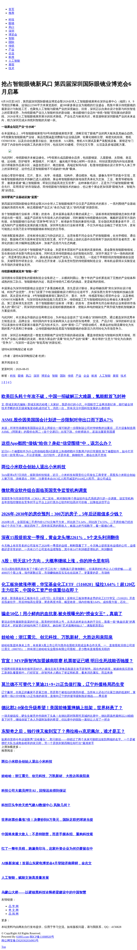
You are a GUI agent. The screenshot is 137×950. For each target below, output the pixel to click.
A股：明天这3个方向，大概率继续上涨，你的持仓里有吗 (55, 561)
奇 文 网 (14, 909)
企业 (11, 53)
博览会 (13, 34)
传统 (11, 45)
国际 (11, 42)
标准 (11, 57)
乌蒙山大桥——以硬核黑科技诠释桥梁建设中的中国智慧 (43, 892)
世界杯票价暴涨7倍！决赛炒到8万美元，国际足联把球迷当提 (47, 820)
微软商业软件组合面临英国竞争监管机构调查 (44, 490)
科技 (11, 19)
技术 (11, 68)
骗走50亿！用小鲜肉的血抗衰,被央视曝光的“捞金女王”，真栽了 (61, 613)
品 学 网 (14, 906)
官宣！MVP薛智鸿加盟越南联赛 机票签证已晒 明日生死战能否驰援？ (67, 660)
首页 (11, 9)
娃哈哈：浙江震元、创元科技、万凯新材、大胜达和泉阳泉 (57, 637)
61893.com (22, 936)
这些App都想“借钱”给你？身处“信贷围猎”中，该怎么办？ (56, 443)
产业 (11, 49)
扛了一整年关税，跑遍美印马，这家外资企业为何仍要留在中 (47, 848)
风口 (11, 27)
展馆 (11, 64)
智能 (11, 38)
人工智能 (14, 60)
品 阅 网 (14, 913)
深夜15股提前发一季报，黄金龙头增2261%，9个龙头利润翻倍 (60, 537)
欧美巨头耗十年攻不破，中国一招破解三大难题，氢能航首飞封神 (63, 396)
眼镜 (11, 23)
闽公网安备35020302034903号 (20, 940)
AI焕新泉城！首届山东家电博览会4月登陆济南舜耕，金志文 (46, 863)
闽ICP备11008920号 (42, 936)
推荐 (11, 12)
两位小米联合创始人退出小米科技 (33, 466)
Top (3, 946)
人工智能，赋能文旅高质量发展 (25, 878)
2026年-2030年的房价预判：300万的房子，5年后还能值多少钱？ (62, 514)
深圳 (11, 30)
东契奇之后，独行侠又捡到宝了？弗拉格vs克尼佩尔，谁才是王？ (63, 731)
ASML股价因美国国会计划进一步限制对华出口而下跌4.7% (57, 420)
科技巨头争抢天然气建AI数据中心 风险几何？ (35, 805)
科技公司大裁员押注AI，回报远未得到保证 (33, 790)
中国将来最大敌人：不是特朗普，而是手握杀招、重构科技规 (47, 834)
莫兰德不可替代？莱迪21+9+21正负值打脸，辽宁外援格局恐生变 (62, 684)
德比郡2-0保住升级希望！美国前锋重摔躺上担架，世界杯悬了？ (62, 707)
